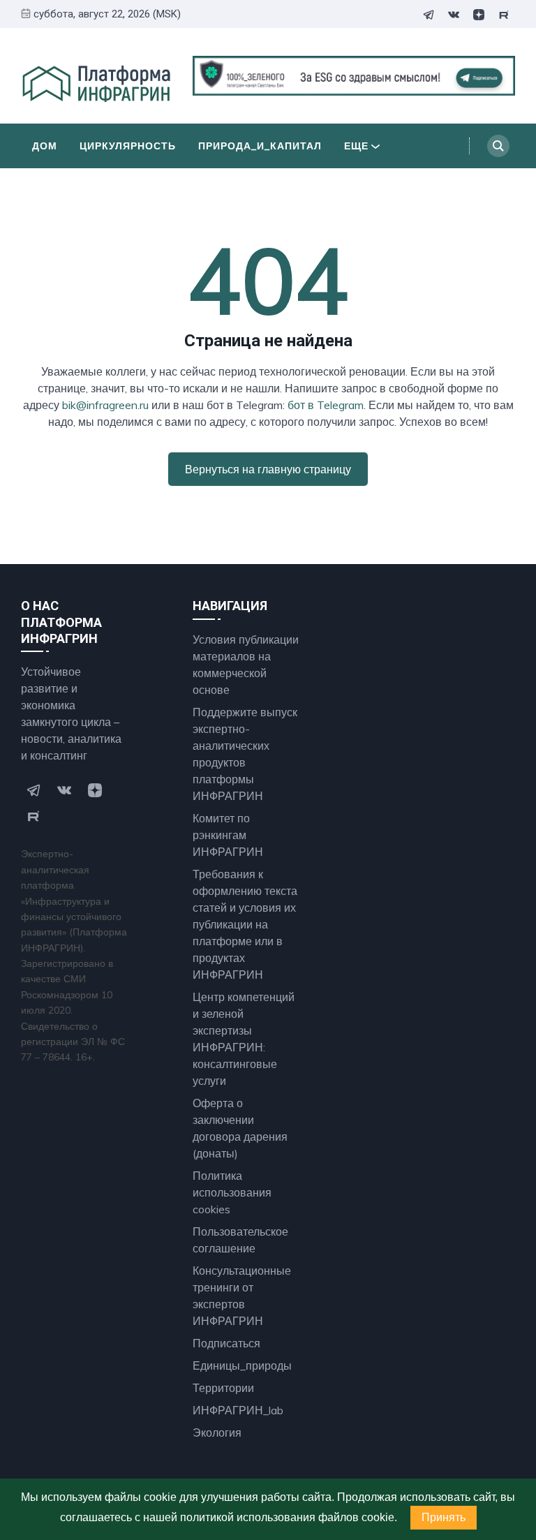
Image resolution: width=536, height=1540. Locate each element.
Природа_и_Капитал (260, 146)
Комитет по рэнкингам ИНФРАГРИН (228, 835)
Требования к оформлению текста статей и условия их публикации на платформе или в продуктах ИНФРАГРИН (245, 924)
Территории (223, 1388)
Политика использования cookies (232, 1192)
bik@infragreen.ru (105, 405)
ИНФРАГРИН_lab (238, 1410)
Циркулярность (128, 146)
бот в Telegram (326, 405)
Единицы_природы (242, 1365)
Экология (217, 1432)
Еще (356, 146)
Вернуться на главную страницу (268, 469)
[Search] (498, 146)
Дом (44, 146)
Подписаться (226, 1343)
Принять (444, 1517)
